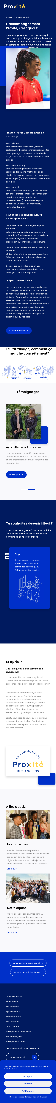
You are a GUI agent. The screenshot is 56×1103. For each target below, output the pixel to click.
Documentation (13, 1026)
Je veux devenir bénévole (27, 972)
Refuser (28, 1083)
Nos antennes (12, 1006)
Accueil (9, 17)
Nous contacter (13, 1016)
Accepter (28, 1076)
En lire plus (15, 474)
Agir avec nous (13, 1011)
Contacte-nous (17, 330)
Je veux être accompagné (27, 963)
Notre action (12, 1001)
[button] (17, 618)
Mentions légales (14, 1036)
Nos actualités (12, 1021)
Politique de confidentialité (36, 1097)
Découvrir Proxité (14, 996)
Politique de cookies (16, 1097)
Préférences (28, 1091)
